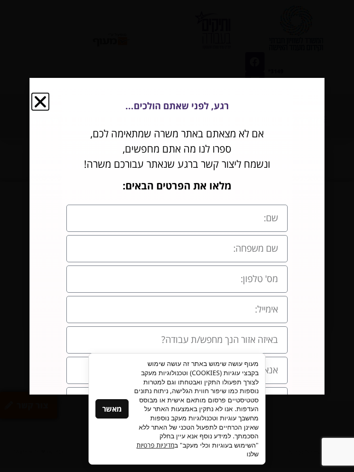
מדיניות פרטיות (155, 445)
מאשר (112, 409)
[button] (40, 102)
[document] (177, 236)
